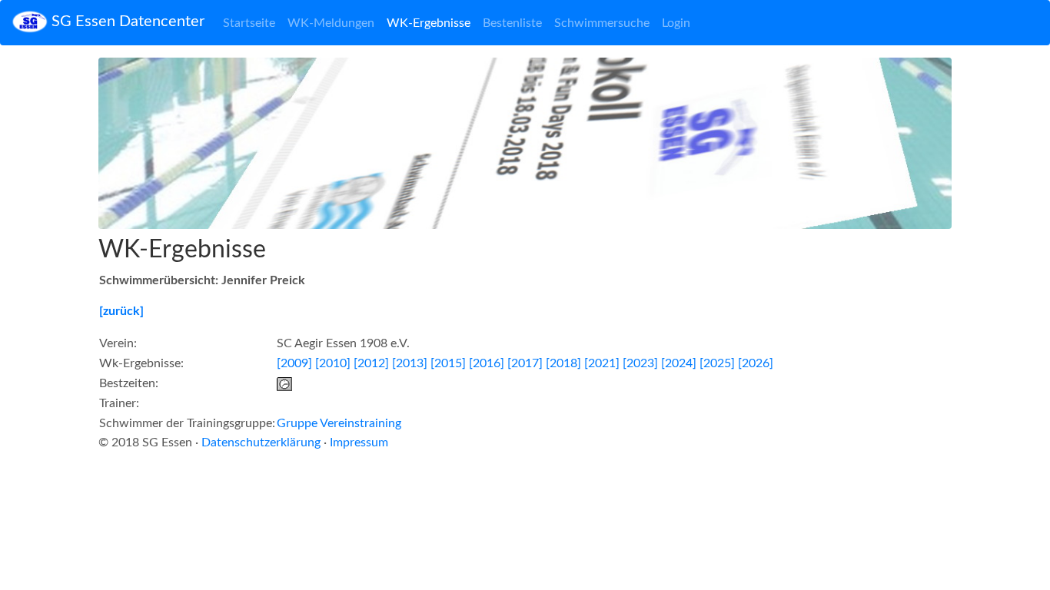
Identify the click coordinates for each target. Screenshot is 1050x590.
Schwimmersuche (602, 23)
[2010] (333, 363)
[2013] (409, 363)
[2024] (678, 363)
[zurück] (121, 311)
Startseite (249, 23)
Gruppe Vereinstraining (339, 423)
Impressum (359, 442)
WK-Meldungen (330, 23)
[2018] (563, 363)
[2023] (640, 363)
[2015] (448, 363)
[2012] (371, 363)
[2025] (717, 363)
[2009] (294, 363)
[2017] (525, 363)
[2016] (486, 363)
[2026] (755, 363)
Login (676, 23)
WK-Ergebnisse (428, 23)
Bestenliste (512, 23)
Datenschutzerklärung (261, 442)
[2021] (602, 363)
